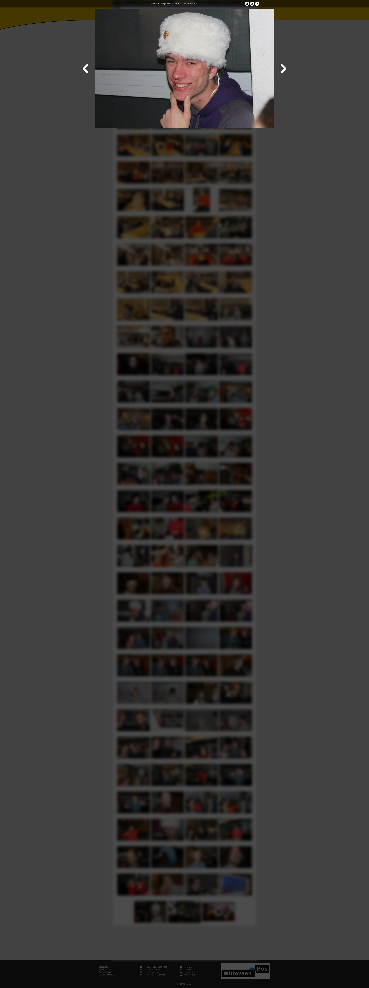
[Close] (257, 3)
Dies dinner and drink (189, 3)
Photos (154, 3)
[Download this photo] (247, 3)
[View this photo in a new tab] (252, 3)
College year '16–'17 (168, 3)
